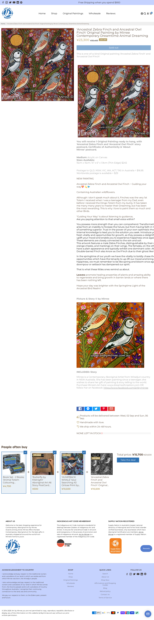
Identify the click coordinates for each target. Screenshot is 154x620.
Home (42, 13)
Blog (105, 588)
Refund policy (105, 591)
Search (105, 574)
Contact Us (105, 594)
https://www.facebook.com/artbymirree (126, 387)
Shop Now (105, 580)
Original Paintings (73, 13)
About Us (105, 577)
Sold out (113, 47)
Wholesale (95, 13)
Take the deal (128, 460)
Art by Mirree (84, 534)
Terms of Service (105, 598)
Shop (54, 13)
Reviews (110, 13)
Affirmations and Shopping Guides (105, 584)
